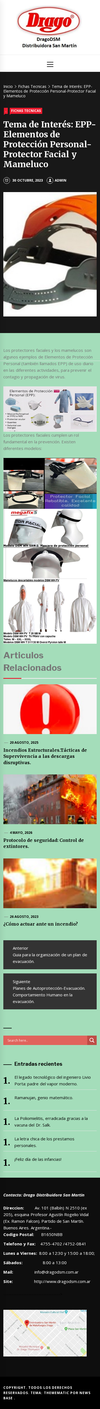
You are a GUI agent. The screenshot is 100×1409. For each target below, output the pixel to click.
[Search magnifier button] (92, 1040)
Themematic (57, 1392)
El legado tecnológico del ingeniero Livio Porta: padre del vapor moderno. (52, 1080)
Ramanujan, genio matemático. (43, 1097)
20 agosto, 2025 (24, 742)
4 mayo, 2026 (21, 832)
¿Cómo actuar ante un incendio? (40, 924)
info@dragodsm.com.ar (56, 1272)
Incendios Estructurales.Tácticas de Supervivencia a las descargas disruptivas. (45, 756)
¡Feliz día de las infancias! (37, 1159)
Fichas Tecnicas (26, 110)
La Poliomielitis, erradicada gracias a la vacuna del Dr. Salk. (51, 1121)
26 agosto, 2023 (24, 916)
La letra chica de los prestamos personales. (44, 1142)
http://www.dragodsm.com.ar (62, 1281)
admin (60, 180)
